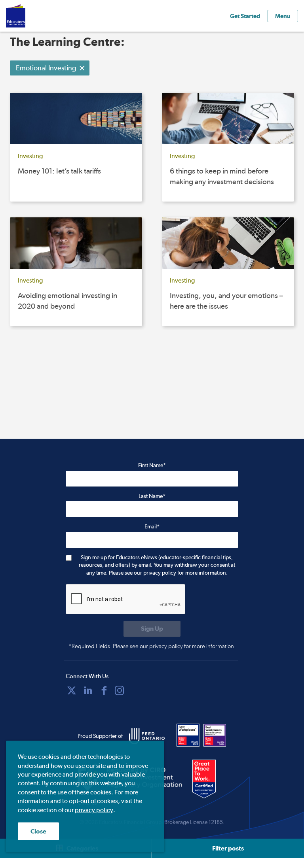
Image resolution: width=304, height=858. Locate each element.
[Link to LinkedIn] (88, 690)
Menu (283, 16)
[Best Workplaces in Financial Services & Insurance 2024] (214, 735)
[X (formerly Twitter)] (72, 690)
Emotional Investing (46, 68)
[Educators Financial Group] (27, 16)
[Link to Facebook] (104, 690)
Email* (152, 526)
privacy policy (94, 810)
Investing (30, 156)
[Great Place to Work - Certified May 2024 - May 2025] (209, 779)
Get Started (245, 16)
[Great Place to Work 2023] (188, 735)
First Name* (152, 465)
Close (38, 831)
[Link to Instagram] (119, 690)
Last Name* (152, 496)
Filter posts (228, 848)
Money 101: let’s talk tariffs (59, 170)
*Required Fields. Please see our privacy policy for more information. (152, 646)
